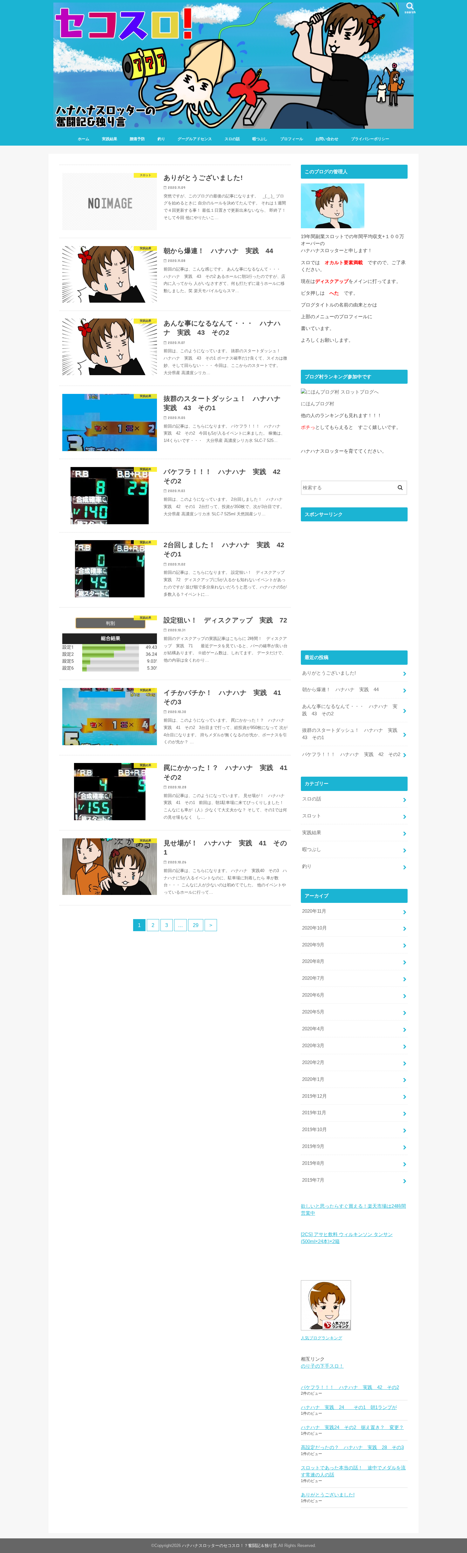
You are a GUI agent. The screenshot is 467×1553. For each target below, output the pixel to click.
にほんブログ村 (317, 403)
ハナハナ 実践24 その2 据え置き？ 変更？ (352, 1427)
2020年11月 (314, 911)
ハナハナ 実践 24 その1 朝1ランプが (349, 1407)
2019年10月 (314, 1129)
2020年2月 (313, 1062)
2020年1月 (313, 1079)
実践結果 (109, 139)
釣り (161, 139)
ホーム (83, 139)
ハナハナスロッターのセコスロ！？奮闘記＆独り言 (229, 1545)
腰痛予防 (137, 139)
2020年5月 (313, 1011)
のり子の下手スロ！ (322, 1366)
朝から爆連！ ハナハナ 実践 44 (340, 689)
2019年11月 (314, 1112)
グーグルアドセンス (195, 139)
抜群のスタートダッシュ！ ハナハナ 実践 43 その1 (352, 734)
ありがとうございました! (329, 673)
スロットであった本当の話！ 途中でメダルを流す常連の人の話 (353, 1471)
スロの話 (232, 139)
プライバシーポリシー (370, 139)
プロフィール (291, 139)
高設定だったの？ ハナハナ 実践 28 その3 (352, 1447)
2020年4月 (313, 1028)
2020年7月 (313, 978)
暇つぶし (259, 139)
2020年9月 (313, 944)
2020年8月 (313, 961)
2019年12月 (314, 1096)
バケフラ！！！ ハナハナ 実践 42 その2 (351, 754)
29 (196, 925)
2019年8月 (313, 1163)
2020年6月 (313, 995)
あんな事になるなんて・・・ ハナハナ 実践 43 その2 (349, 710)
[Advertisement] (354, 584)
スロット (311, 815)
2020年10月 (314, 928)
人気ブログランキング (321, 1338)
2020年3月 (313, 1045)
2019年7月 (313, 1180)
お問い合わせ (326, 139)
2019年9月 (313, 1146)
